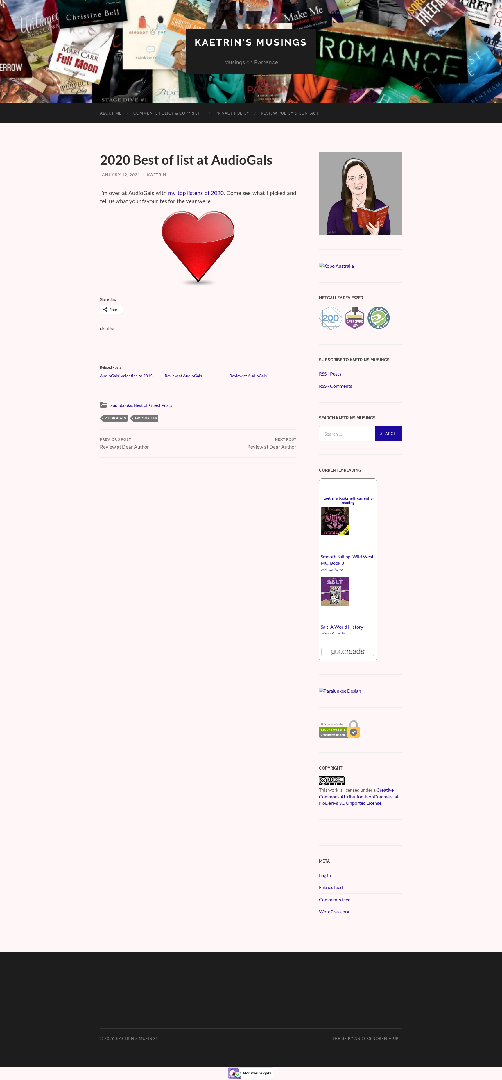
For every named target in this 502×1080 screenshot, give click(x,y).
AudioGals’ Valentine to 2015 (126, 375)
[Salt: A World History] (335, 604)
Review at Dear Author (124, 443)
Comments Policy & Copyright (168, 113)
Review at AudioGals (183, 375)
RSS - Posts (330, 373)
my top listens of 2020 (196, 192)
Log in (325, 875)
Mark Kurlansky (334, 633)
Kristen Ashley (333, 569)
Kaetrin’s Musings (137, 1038)
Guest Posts (160, 405)
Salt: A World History (342, 627)
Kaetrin (156, 174)
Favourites (146, 418)
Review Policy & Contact (290, 113)
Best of (140, 405)
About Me (111, 113)
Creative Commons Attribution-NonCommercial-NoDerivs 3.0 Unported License (359, 796)
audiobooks (121, 405)
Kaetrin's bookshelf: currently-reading (348, 500)
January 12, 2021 (120, 174)
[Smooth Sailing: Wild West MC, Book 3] (335, 533)
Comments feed (335, 899)
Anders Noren (370, 1038)
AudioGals (115, 418)
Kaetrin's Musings (251, 42)
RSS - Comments (335, 386)
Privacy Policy (232, 113)
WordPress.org (334, 911)
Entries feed (331, 887)
